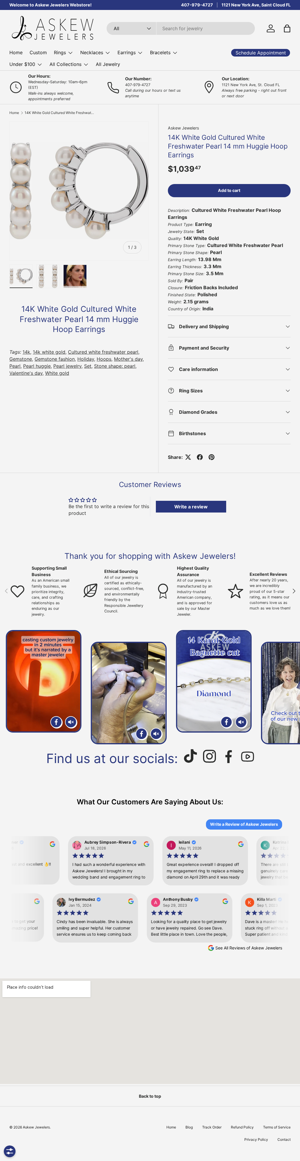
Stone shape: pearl (114, 366)
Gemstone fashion (55, 359)
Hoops (104, 359)
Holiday (85, 359)
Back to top (150, 1096)
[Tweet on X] (188, 457)
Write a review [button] (191, 507)
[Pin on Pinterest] (211, 457)
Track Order (211, 1127)
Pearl (15, 366)
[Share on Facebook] (200, 457)
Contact (284, 1139)
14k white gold (49, 352)
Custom (38, 52)
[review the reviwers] (48, 845)
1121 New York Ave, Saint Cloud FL (256, 4)
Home (16, 52)
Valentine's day (25, 373)
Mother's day (128, 359)
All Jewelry (108, 64)
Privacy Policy (256, 1139)
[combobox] (181, 28)
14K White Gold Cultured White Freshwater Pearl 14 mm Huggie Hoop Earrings (60, 113)
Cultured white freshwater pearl (103, 352)
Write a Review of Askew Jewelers (244, 824)
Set (87, 366)
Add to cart (229, 190)
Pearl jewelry (67, 366)
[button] (287, 28)
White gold (57, 373)
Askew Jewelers (183, 127)
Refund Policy (242, 1127)
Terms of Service (277, 1127)
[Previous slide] (11, 687)
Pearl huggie (37, 366)
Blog (189, 1127)
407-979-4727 (197, 4)
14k (26, 352)
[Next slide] (289, 687)
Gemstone (20, 359)
